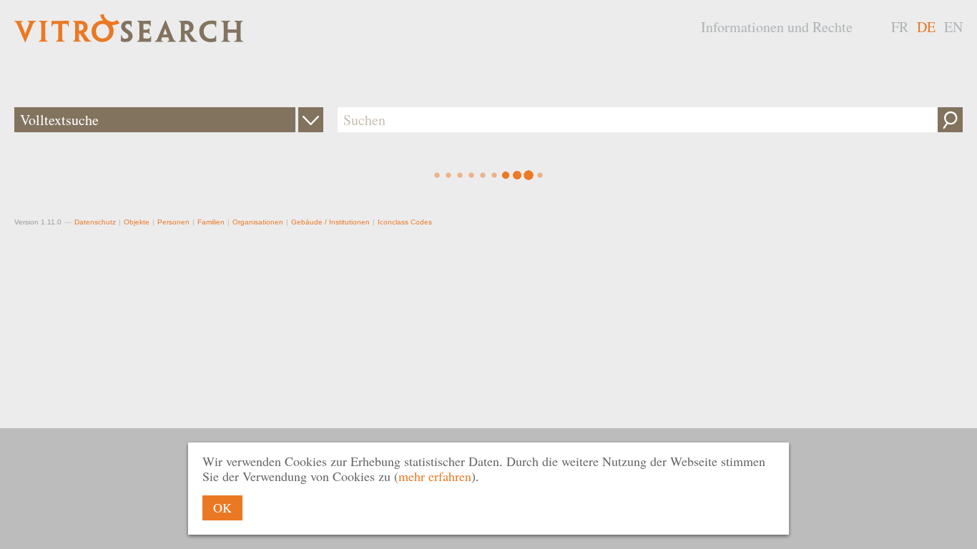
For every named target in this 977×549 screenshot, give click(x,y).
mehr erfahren (434, 476)
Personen (173, 222)
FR (899, 26)
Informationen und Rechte (777, 26)
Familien (211, 222)
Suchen (950, 119)
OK (222, 507)
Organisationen (257, 222)
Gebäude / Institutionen (330, 222)
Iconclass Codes (405, 222)
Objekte (136, 222)
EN (953, 26)
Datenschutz (95, 222)
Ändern (310, 119)
